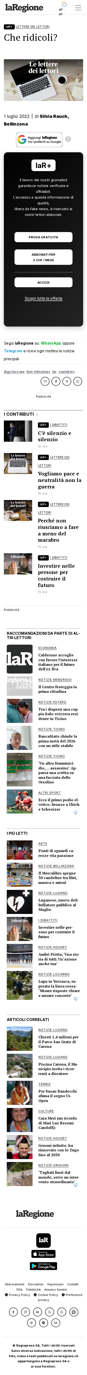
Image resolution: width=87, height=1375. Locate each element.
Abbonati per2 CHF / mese (43, 257)
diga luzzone (14, 372)
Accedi (43, 282)
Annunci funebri (55, 1289)
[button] (13, 1312)
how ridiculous (38, 372)
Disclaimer (36, 1284)
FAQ (19, 1289)
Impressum (55, 1284)
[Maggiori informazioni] (68, 140)
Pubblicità (33, 1289)
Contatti (73, 1284)
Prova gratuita (43, 237)
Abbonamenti (14, 1284)
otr (54, 372)
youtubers (67, 372)
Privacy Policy (19, 1295)
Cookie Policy (47, 1295)
